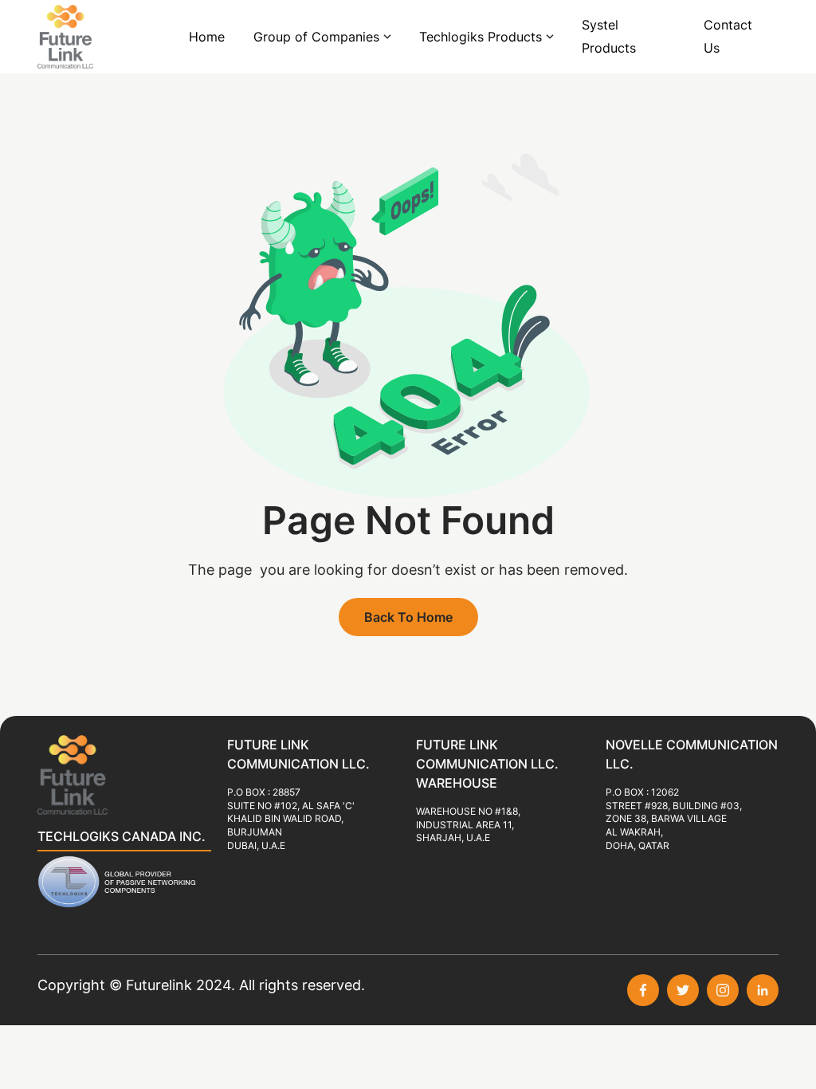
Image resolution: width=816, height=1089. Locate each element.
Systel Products (609, 36)
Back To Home (408, 617)
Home (207, 37)
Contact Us (728, 36)
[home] (85, 37)
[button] (321, 37)
